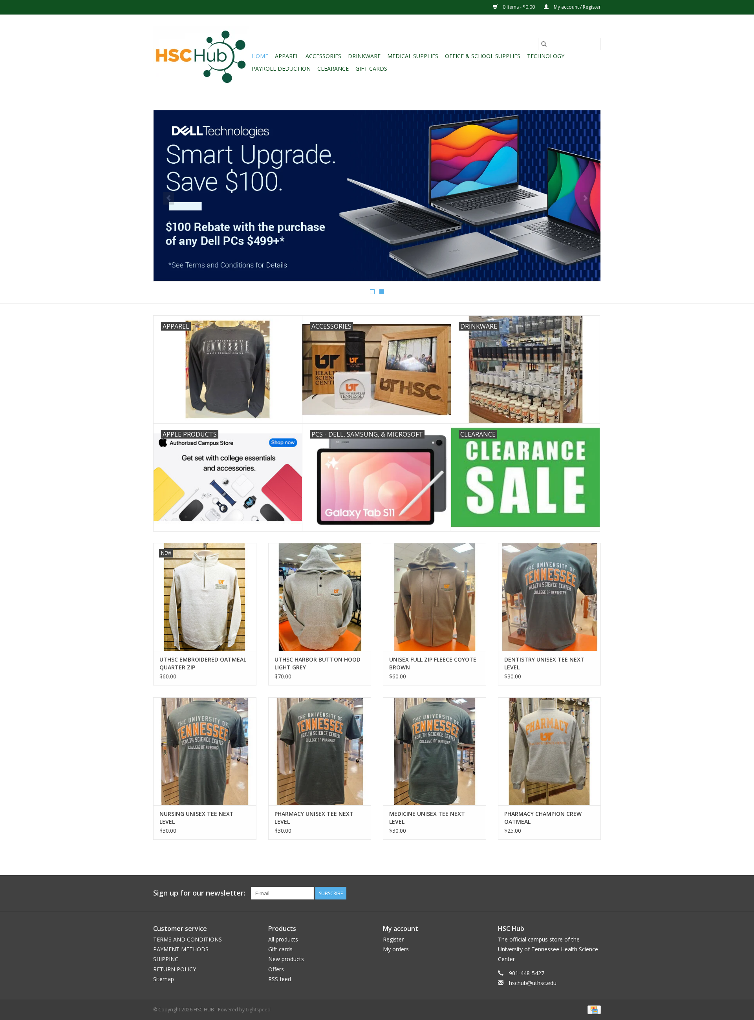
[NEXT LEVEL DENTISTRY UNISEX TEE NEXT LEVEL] (549, 597)
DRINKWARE (364, 56)
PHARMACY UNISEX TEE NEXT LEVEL (314, 817)
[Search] (544, 44)
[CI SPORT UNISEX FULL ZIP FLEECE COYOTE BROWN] (434, 597)
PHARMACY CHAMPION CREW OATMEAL (543, 817)
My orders (396, 949)
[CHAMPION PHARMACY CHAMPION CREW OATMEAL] (549, 751)
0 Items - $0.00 (518, 7)
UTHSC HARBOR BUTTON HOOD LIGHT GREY (318, 663)
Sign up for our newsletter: (199, 893)
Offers (276, 969)
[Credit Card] (593, 1009)
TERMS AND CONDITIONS (187, 939)
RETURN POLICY (174, 969)
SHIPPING (166, 959)
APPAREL (287, 56)
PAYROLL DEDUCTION (281, 68)
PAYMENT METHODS (181, 949)
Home (260, 56)
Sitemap (163, 979)
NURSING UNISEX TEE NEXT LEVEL (196, 817)
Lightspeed (258, 1009)
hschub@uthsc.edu (532, 983)
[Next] (585, 198)
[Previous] (168, 198)
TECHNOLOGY (545, 56)
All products (283, 939)
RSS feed (279, 979)
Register (393, 939)
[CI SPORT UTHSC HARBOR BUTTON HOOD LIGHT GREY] (320, 597)
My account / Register (577, 7)
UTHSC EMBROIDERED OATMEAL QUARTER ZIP (202, 663)
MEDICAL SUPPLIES (412, 56)
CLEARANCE (333, 68)
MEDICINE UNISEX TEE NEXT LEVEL (427, 817)
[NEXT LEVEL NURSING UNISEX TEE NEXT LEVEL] (204, 751)
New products (286, 959)
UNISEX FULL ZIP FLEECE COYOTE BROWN (432, 663)
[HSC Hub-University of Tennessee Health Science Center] (201, 56)
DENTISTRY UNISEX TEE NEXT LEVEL (544, 663)
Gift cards (371, 68)
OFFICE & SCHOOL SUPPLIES (482, 56)
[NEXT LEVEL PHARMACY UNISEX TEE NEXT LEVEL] (320, 751)
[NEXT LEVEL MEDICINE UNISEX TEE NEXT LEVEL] (434, 751)
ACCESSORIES (323, 56)
